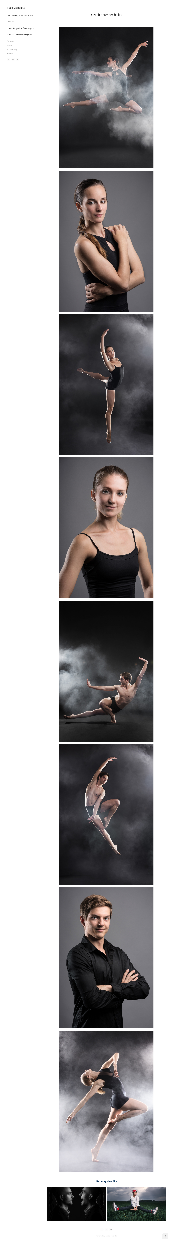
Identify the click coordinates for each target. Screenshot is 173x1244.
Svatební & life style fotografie (19, 34)
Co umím (10, 41)
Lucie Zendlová (16, 8)
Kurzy (9, 45)
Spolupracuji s (12, 49)
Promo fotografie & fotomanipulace (21, 28)
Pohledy (10, 21)
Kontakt (10, 53)
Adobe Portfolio (111, 1236)
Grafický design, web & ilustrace (20, 15)
